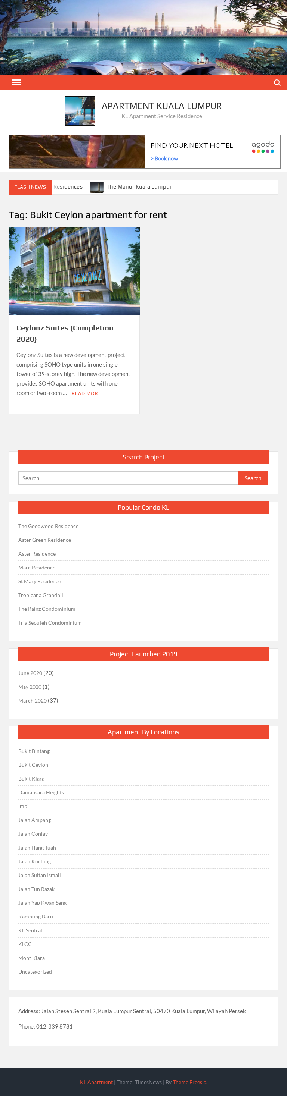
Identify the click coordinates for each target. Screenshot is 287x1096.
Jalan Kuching (34, 861)
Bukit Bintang (34, 751)
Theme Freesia (189, 1082)
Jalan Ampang (34, 820)
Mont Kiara (31, 958)
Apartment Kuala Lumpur (162, 106)
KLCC (25, 944)
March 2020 (32, 700)
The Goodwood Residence (48, 526)
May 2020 (29, 687)
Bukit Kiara (31, 778)
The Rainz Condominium (46, 609)
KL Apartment (96, 1082)
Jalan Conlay (33, 833)
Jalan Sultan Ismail (39, 875)
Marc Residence (36, 567)
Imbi (23, 806)
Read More (86, 393)
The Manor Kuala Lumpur (139, 186)
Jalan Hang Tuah (37, 847)
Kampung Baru (35, 916)
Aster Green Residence (44, 540)
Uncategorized (35, 971)
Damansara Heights (41, 792)
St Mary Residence (39, 581)
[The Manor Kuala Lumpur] (97, 186)
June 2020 (30, 673)
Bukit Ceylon (33, 764)
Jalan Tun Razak (36, 889)
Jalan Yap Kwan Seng (42, 902)
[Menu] (16, 82)
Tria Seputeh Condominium (50, 622)
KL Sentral (30, 930)
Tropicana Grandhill (41, 595)
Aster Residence (37, 553)
